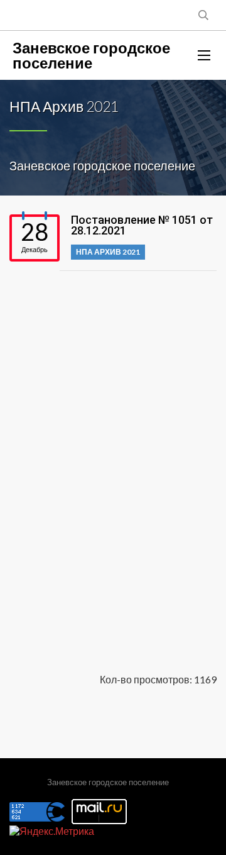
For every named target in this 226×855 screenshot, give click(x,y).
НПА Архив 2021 (108, 251)
